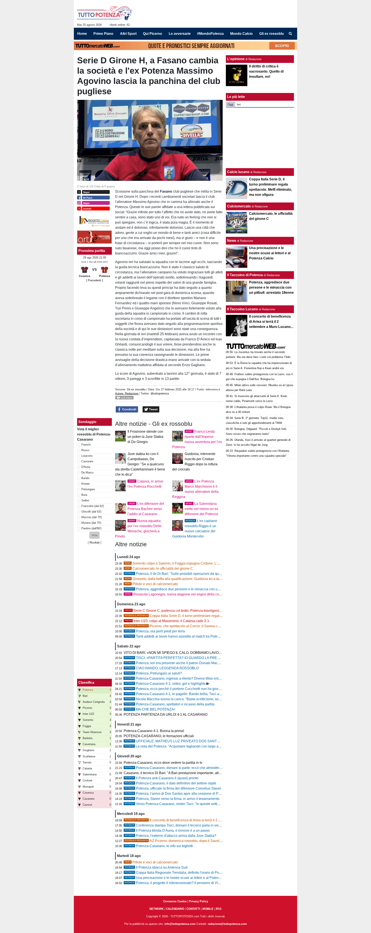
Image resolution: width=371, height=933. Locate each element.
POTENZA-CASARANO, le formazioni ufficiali (159, 736)
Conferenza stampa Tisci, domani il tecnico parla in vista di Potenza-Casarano (190, 825)
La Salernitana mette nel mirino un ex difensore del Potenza (201, 509)
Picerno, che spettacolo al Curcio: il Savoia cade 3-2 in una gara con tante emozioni (201, 626)
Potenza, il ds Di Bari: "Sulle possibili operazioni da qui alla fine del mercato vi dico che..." (198, 573)
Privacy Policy (198, 901)
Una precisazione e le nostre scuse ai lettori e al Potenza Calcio (179, 878)
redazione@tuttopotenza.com (227, 923)
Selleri (85, 500)
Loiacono (87, 455)
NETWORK (156, 908)
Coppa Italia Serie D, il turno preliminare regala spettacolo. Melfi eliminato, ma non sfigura (205, 616)
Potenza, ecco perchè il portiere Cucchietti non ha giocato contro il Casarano (188, 689)
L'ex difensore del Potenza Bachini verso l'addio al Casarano (146, 509)
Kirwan (85, 483)
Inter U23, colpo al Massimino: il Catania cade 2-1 (167, 621)
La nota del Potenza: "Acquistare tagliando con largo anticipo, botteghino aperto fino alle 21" (200, 746)
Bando (85, 478)
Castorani (87, 461)
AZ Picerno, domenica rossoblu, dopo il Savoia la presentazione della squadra (197, 841)
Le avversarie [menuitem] (180, 33)
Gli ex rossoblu (136, 389)
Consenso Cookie (175, 901)
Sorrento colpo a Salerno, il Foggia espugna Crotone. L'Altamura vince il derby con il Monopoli (200, 563)
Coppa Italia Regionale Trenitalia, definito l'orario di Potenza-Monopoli (184, 872)
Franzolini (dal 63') (92, 506)
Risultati (95, 542)
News (231, 240)
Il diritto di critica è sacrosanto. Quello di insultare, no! (266, 71)
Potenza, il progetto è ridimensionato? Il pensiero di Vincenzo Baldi (181, 883)
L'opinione (236, 59)
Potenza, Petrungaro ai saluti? (153, 673)
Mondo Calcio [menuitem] (241, 33)
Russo (85, 450)
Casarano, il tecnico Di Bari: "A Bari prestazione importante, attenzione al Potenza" (186, 773)
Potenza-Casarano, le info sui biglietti (159, 846)
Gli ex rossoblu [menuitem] (271, 33)
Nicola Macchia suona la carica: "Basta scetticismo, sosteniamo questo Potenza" (191, 699)
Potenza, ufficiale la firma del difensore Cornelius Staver (173, 788)
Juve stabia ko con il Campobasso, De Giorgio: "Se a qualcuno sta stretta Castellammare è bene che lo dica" (140, 464)
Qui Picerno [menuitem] (152, 33)
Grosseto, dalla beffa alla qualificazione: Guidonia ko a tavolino (176, 579)
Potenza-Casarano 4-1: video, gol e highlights (165, 683)
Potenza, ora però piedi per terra (155, 631)
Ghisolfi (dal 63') (91, 511)
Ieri (239, 104)
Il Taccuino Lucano (242, 309)
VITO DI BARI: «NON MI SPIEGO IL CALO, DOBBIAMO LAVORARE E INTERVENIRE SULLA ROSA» (202, 652)
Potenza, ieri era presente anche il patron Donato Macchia (174, 663)
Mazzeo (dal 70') (91, 517)
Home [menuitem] (82, 33)
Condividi (128, 409)
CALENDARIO (175, 908)
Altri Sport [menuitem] (128, 33)
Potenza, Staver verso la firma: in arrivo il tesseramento (172, 799)
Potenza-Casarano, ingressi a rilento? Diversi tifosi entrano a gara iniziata (186, 678)
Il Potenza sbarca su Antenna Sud (156, 867)
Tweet (153, 409)
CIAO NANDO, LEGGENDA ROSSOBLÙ (162, 668)
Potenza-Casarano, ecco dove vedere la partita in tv (163, 762)
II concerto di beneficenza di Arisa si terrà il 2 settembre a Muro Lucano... (192, 820)
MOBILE (207, 908)
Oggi (230, 104)
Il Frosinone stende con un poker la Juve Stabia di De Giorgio (145, 437)
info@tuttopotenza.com (180, 923)
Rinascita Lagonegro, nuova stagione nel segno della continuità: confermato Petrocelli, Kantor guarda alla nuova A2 (217, 594)
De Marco (87, 472)
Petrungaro (88, 489)
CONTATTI (193, 908)
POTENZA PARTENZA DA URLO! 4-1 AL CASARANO (165, 714)
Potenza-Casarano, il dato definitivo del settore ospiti (170, 783)
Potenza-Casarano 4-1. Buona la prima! (154, 731)
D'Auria (85, 467)
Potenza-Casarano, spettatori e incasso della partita (169, 704)
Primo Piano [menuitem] (103, 33)
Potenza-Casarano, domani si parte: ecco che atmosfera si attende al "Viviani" (189, 768)
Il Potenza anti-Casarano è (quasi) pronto (161, 778)
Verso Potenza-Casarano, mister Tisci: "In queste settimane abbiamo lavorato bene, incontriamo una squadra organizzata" (223, 804)
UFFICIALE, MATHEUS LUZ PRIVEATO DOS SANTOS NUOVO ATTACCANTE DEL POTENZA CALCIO (211, 741)
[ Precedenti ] (94, 280)
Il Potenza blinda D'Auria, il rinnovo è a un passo (167, 830)
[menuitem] (290, 33)
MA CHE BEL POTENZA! (150, 709)
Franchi (86, 444)
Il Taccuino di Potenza (245, 275)
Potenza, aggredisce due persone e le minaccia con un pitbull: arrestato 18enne (191, 589)
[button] (94, 535)
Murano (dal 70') (91, 522)
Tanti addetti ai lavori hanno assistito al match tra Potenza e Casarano (183, 636)
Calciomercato (239, 206)
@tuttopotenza (160, 393)
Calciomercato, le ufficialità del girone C (159, 568)
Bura (84, 494)
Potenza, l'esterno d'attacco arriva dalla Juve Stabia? (170, 835)
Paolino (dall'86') (91, 528)
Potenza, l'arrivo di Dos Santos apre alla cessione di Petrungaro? (180, 793)
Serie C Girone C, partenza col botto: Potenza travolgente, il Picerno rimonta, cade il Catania (199, 610)
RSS (219, 908)
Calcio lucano (238, 172)
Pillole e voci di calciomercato (151, 584)
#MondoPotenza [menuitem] (210, 33)
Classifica (86, 682)
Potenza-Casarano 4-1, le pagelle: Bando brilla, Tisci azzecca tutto (181, 694)
